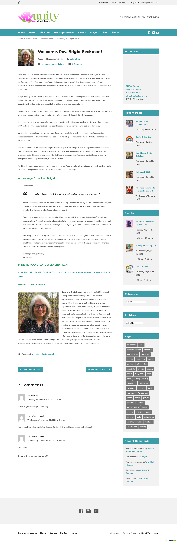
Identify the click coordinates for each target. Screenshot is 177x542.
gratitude (131, 369)
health (129, 374)
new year (130, 393)
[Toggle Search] (19, 3)
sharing (130, 412)
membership (144, 383)
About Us (44, 32)
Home (21, 32)
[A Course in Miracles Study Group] (129, 226)
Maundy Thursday (141, 378)
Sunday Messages (27, 533)
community (140, 359)
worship (143, 426)
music (150, 388)
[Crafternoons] (129, 271)
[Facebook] (149, 32)
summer (130, 417)
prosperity (131, 402)
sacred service (133, 407)
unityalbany (75, 59)
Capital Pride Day (143, 137)
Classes (115, 32)
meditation (131, 383)
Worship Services (64, 32)
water (140, 422)
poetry (137, 398)
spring (148, 412)
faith (139, 364)
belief (141, 345)
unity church (149, 417)
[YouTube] (157, 32)
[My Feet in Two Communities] (129, 125)
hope (149, 374)
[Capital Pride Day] (129, 141)
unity (139, 417)
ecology (130, 364)
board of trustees (134, 349)
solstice (139, 412)
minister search (47, 354)
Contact (64, 533)
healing (150, 369)
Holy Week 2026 (142, 172)
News (32, 32)
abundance (131, 345)
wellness (148, 422)
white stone (132, 426)
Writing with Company (145, 245)
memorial (131, 388)
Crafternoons (141, 266)
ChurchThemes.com (150, 533)
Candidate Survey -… (31, 369)
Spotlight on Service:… (98, 369)
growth (141, 369)
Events (82, 32)
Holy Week (139, 374)
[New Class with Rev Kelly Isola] (129, 157)
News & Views (32, 39)
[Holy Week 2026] (129, 176)
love (129, 378)
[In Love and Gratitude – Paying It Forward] (129, 192)
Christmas (145, 354)
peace (129, 398)
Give (104, 32)
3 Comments (77, 64)
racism (141, 402)
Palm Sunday (143, 393)
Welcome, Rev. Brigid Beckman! (69, 39)
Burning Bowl (132, 354)
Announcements (47, 39)
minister (36, 354)
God (145, 364)
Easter (150, 359)
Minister (61, 64)
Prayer (94, 32)
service (144, 407)
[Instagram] (153, 32)
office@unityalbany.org (136, 96)
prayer (146, 398)
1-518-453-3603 (133, 92)
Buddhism (148, 349)
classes (130, 359)
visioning (130, 422)
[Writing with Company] (129, 250)
